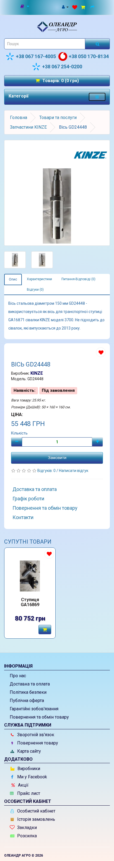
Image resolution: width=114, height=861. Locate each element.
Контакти (22, 517)
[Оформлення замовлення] (93, 6)
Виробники (28, 768)
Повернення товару (37, 743)
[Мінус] (16, 442)
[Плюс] (97, 442)
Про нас (18, 675)
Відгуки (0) (35, 290)
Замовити (57, 457)
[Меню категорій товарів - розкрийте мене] (97, 97)
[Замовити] (44, 629)
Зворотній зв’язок (35, 734)
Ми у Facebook (31, 776)
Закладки (26, 827)
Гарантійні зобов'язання (34, 708)
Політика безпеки (28, 692)
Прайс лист (28, 793)
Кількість (19, 433)
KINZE (36, 373)
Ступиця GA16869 (30, 602)
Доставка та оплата (34, 489)
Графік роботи (28, 498)
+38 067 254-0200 (62, 66)
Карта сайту (28, 751)
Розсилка (26, 835)
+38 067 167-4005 (36, 56)
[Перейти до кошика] (84, 6)
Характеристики (39, 279)
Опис (13, 279)
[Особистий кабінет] (65, 6)
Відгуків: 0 (46, 470)
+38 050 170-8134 (89, 56)
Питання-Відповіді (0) (78, 279)
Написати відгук (73, 470)
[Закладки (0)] (74, 6)
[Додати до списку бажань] (101, 352)
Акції (22, 785)
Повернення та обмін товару (44, 508)
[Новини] (25, 6)
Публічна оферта (27, 700)
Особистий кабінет (35, 811)
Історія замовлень (35, 819)
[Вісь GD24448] (57, 193)
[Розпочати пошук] (97, 43)
